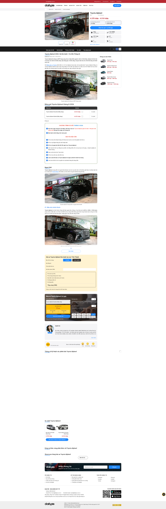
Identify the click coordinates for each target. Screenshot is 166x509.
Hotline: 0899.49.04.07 (50, 491)
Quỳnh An (47, 56)
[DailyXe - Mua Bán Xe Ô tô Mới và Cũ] (49, 5)
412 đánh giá (101, 15)
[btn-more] (120, 49)
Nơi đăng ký (48, 263)
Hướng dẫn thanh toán (77, 478)
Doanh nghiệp (77, 260)
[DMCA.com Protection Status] (117, 505)
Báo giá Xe (117, 5)
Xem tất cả (82, 457)
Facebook (100, 477)
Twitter (99, 481)
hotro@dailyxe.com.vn (50, 1)
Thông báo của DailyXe (77, 482)
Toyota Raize (110, 71)
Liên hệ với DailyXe (50, 482)
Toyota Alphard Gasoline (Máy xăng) (55, 111)
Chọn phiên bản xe (50, 266)
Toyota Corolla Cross (112, 65)
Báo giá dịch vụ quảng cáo (77, 477)
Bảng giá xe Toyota (52, 65)
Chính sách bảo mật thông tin (52, 480)
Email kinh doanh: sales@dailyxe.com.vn (71, 492)
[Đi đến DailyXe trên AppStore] (116, 496)
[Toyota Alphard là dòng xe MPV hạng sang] (71, 85)
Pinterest (113, 477)
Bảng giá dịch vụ (97, 1)
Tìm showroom (105, 1)
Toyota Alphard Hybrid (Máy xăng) (54, 116)
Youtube (100, 479)
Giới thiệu (48, 477)
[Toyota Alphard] (67, 26)
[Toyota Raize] (103, 72)
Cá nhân (67, 260)
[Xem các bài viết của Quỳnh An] (50, 329)
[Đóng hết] (120, 351)
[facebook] (55, 328)
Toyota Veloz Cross (111, 77)
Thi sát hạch (119, 1)
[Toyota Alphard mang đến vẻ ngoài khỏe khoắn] (71, 188)
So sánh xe (112, 1)
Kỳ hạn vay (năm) (75, 312)
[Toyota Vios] (103, 61)
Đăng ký (114, 467)
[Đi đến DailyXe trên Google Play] (116, 492)
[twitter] (57, 328)
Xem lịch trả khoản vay (58, 316)
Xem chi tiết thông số (94, 44)
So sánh (93, 111)
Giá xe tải (78, 5)
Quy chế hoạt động (50, 478)
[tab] (61, 43)
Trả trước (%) (74, 299)
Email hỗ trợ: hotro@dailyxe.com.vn (53, 492)
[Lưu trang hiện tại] (108, 5)
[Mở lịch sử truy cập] (111, 5)
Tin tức (91, 5)
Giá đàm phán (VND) (50, 269)
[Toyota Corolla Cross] (103, 66)
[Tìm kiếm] (105, 5)
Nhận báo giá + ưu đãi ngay (106, 27)
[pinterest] (59, 328)
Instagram (113, 481)
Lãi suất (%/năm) (75, 306)
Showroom (59, 5)
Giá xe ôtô (72, 5)
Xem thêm (71, 251)
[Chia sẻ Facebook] (117, 49)
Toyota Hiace (55, 171)
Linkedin (112, 479)
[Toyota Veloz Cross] (103, 78)
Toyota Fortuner (110, 82)
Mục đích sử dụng (50, 260)
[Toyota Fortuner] (103, 83)
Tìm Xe (65, 5)
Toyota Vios (109, 60)
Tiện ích (85, 5)
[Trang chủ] (46, 9)
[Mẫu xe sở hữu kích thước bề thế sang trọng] (71, 230)
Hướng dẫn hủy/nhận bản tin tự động (80, 480)
